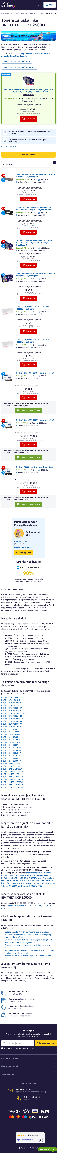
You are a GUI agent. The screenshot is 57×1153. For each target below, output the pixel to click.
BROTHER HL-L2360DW (11, 753)
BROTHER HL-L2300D (10, 740)
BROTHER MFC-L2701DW (12, 777)
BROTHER (33, 13)
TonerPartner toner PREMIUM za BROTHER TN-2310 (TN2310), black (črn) (35, 275)
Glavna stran (5, 13)
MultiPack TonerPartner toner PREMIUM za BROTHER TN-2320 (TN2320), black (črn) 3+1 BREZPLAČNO (28, 90)
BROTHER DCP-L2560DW (11, 724)
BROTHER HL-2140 (9, 729)
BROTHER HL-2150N (10, 732)
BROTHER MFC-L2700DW (12, 771)
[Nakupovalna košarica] (39, 5)
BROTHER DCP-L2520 (10, 705)
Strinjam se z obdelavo (19, 1048)
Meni (51, 5)
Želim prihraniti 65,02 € (30, 457)
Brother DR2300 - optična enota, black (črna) (35, 467)
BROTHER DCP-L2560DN (11, 721)
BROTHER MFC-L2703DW (12, 779)
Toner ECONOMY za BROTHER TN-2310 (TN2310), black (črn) (32, 341)
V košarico (30, 119)
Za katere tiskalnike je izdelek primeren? (28, 105)
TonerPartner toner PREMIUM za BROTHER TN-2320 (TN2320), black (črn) (35, 175)
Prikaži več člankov (8, 146)
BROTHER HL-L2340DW (11, 748)
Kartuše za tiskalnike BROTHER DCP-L (19, 67)
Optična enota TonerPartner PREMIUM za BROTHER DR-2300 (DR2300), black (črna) (33, 208)
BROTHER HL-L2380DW (11, 761)
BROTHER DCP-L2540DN (11, 711)
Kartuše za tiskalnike (20, 13)
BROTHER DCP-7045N (10, 700)
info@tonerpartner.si (23, 547)
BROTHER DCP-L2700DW (11, 726)
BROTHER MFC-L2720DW (12, 782)
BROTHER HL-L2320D (10, 742)
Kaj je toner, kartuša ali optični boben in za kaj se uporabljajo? (27, 141)
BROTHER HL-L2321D (10, 745)
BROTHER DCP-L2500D (11, 703)
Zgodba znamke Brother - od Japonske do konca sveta (27, 932)
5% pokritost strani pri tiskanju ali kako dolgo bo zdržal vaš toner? (30, 132)
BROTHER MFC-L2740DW (12, 787)
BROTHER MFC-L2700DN (11, 769)
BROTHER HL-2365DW (10, 737)
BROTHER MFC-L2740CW (12, 785)
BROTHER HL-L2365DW (11, 758)
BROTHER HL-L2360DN (11, 750)
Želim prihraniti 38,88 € (30, 410)
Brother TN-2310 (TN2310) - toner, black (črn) (35, 373)
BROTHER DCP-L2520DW (11, 708)
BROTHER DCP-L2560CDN (12, 716)
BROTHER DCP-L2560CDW (12, 718)
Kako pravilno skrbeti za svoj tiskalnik (20, 942)
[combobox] (25, 164)
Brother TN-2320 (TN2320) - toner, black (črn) (35, 420)
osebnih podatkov (27, 1048)
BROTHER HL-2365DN (10, 734)
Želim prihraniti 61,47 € (30, 504)
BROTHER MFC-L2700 (10, 766)
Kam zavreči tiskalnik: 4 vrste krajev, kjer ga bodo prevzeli (28, 956)
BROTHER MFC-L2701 (10, 774)
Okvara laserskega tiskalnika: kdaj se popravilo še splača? (28, 940)
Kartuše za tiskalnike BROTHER (16, 61)
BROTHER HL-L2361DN (11, 756)
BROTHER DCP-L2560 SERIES (13, 713)
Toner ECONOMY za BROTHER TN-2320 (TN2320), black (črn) (32, 308)
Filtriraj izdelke (28, 154)
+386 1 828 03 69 (21, 541)
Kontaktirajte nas (23, 553)
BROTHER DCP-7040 (9, 697)
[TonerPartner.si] (8, 4)
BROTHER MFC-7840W (10, 763)
